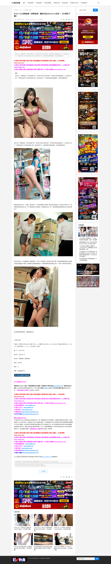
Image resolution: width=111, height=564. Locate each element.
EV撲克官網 (16, 3)
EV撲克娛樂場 (47, 2)
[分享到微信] (66, 19)
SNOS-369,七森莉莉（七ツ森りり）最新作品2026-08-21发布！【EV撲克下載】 (63, 548)
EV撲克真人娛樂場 (27, 10)
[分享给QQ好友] (69, 19)
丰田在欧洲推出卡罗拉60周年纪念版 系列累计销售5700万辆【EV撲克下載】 (43, 548)
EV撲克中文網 (35, 558)
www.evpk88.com (30, 405)
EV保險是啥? (84, 2)
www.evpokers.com (47, 456)
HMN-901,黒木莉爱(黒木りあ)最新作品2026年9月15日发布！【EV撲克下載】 (23, 548)
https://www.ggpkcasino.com (30, 414)
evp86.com (47, 388)
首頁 (24, 2)
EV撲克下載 (56, 2)
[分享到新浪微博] (64, 19)
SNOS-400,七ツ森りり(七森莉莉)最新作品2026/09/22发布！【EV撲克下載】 (43, 529)
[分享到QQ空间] (72, 19)
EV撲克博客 (47, 558)
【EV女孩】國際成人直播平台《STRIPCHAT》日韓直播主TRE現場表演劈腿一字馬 (88, 247)
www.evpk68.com (28, 407)
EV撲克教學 (39, 2)
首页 (21, 10)
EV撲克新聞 (30, 2)
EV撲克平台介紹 (74, 2)
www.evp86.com (57, 386)
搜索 (95, 10)
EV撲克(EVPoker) (21, 19)
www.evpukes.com (27, 409)
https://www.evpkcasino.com (30, 411)
